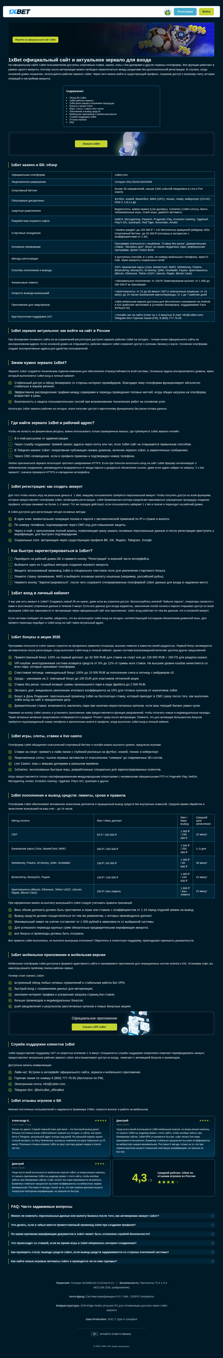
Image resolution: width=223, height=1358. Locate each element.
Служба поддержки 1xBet (82, 117)
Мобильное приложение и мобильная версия (93, 114)
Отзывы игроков (77, 119)
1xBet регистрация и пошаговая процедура (91, 103)
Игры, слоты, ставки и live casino (86, 108)
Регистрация (185, 11)
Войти (206, 11)
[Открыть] (167, 11)
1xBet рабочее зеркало (81, 100)
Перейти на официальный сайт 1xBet (35, 39)
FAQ (71, 122)
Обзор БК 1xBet (77, 97)
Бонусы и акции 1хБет (81, 106)
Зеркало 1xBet (91, 143)
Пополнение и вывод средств (84, 111)
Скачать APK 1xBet (94, 1027)
